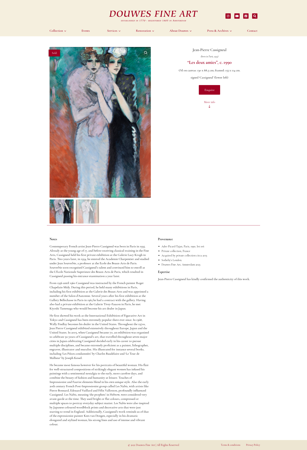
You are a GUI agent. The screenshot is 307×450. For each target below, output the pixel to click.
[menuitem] (58, 31)
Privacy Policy (253, 444)
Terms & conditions (230, 444)
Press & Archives (217, 31)
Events (86, 31)
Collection (56, 31)
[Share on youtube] (237, 16)
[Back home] (153, 16)
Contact (252, 31)
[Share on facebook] (246, 16)
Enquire (209, 90)
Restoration (143, 31)
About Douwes (178, 31)
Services (112, 31)
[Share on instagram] (228, 16)
